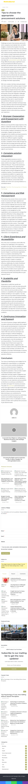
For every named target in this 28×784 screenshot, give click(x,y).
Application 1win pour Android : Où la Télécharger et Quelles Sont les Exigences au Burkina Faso (21, 481)
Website (3, 541)
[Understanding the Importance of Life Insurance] (5, 580)
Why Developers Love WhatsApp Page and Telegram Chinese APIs (7, 480)
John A (4, 21)
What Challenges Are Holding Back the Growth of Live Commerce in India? (20, 498)
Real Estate (4, 757)
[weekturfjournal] (9, 2)
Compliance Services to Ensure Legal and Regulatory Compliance (18, 713)
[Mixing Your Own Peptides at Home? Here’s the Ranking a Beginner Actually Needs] (5, 724)
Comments (22, 573)
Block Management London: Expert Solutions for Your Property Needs (18, 601)
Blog (3, 760)
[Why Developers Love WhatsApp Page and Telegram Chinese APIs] (7, 473)
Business (4, 746)
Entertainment (5, 769)
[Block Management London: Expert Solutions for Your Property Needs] (5, 601)
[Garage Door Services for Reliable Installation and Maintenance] (5, 733)
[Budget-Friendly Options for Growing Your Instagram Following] (7, 491)
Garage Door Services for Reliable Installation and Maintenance (16, 732)
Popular (4, 573)
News (3, 766)
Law (3, 764)
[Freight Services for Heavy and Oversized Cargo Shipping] (5, 594)
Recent (13, 573)
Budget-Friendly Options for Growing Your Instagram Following (6, 498)
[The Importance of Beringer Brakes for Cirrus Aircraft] (5, 586)
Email (2, 536)
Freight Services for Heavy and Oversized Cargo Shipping (17, 592)
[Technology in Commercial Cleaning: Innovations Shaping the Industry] (5, 705)
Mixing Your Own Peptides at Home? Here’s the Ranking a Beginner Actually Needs (17, 722)
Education (4, 762)
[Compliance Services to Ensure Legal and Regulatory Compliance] (5, 715)
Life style (4, 755)
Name (3, 530)
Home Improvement (6, 753)
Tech (7, 7)
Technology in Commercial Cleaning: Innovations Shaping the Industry (18, 703)
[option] (14, 632)
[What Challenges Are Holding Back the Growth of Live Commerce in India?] (21, 491)
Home (3, 7)
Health (3, 750)
